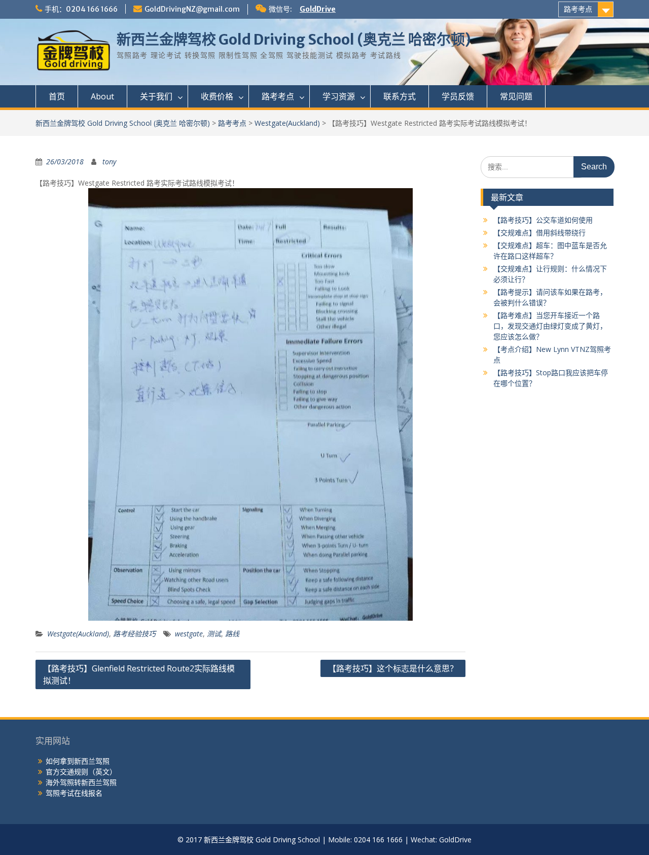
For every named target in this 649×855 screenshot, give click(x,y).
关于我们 (156, 96)
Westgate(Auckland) (287, 123)
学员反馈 (458, 96)
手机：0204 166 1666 (81, 9)
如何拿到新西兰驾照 (78, 761)
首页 (57, 96)
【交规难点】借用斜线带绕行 (539, 232)
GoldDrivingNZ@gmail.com (192, 9)
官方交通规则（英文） (81, 771)
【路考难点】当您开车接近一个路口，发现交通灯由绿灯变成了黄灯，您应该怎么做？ (550, 325)
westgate (189, 633)
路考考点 (578, 9)
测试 (214, 633)
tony (109, 161)
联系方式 (399, 96)
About (102, 96)
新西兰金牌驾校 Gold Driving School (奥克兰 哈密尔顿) (294, 39)
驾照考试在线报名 (74, 793)
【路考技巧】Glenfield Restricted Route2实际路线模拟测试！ (139, 674)
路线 (232, 633)
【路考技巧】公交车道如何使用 (543, 220)
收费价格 (217, 96)
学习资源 (338, 96)
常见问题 (516, 96)
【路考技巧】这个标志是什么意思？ (393, 668)
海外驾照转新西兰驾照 (81, 782)
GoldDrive (318, 9)
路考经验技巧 (134, 633)
